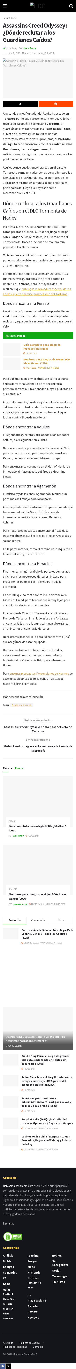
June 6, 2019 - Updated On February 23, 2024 (30, 53)
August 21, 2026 (15, 1046)
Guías (14, 17)
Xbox (30, 1287)
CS (4, 1278)
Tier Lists (58, 1282)
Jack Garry (29, 48)
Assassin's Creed (21, 704)
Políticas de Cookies (29, 1343)
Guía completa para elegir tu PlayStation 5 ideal (42, 346)
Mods (31, 1267)
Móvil (6, 1313)
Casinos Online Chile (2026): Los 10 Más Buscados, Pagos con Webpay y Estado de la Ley (46, 1140)
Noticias (33, 1278)
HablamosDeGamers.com (18, 1186)
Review (33, 1312)
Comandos (10, 1272)
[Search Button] (71, 6)
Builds (7, 1261)
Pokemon (8, 1318)
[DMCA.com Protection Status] (12, 1236)
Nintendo (34, 1272)
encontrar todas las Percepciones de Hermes (39, 673)
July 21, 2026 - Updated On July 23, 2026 (40, 1128)
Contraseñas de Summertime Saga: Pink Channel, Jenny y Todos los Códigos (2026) (47, 933)
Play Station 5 (37, 1300)
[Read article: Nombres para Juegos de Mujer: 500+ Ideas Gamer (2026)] (11, 364)
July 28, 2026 (29, 1069)
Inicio (5, 17)
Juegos (32, 1261)
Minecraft (8, 1308)
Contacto (38, 1346)
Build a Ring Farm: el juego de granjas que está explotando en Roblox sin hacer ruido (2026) (45, 1059)
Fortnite (7, 1303)
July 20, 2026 (31, 353)
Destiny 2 (8, 1294)
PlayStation (34, 1282)
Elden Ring (9, 1298)
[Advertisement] (38, 975)
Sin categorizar (60, 1263)
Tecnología (59, 1276)
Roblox (57, 1255)
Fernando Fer (19, 904)
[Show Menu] (5, 6)
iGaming (33, 1255)
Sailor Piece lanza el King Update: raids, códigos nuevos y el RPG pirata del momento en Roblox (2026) (46, 1080)
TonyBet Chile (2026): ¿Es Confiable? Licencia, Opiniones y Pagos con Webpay (47, 1121)
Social (56, 1270)
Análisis (13, 889)
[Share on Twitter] (20, 104)
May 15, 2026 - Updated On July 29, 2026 (42, 368)
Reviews (33, 1317)
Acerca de (8, 1343)
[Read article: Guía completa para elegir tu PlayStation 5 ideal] (11, 349)
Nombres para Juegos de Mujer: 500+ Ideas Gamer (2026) (46, 361)
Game (7, 1284)
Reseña (33, 1306)
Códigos (8, 1267)
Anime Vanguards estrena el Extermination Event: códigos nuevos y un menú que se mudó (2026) (46, 1102)
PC (29, 1295)
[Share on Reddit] (56, 104)
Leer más (8, 1223)
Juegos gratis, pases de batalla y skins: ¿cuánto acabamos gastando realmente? (35, 1039)
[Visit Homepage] (38, 6)
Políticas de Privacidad (15, 1346)
